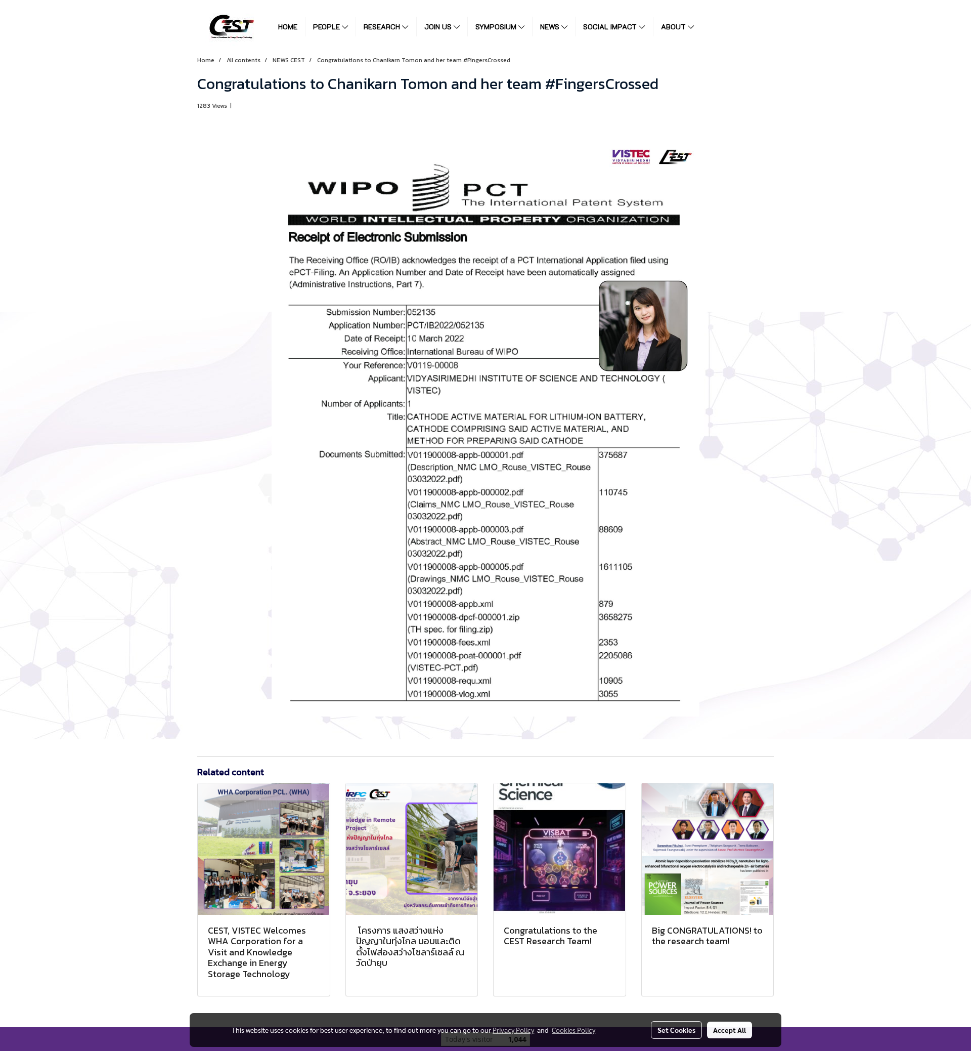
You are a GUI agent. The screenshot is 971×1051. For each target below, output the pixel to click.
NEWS (550, 26)
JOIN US (439, 26)
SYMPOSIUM (496, 26)
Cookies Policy (573, 1029)
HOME (287, 26)
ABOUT (674, 26)
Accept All (729, 1029)
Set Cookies (676, 1029)
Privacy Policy (513, 1029)
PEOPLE (327, 26)
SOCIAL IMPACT (611, 26)
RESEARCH (383, 26)
